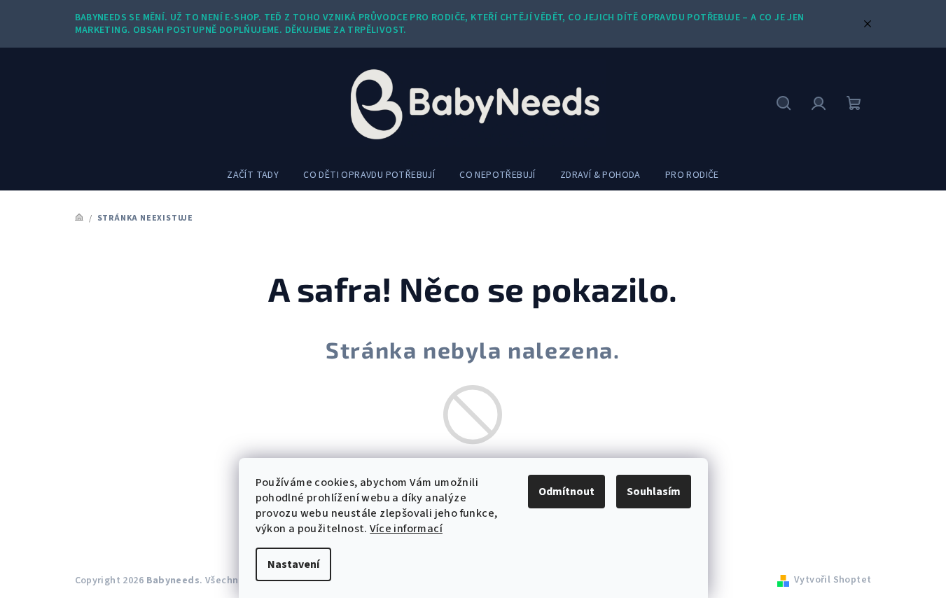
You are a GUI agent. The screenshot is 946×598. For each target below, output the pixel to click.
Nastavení (293, 564)
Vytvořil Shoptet (832, 580)
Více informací (406, 528)
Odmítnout (566, 491)
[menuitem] (253, 175)
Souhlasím (654, 491)
